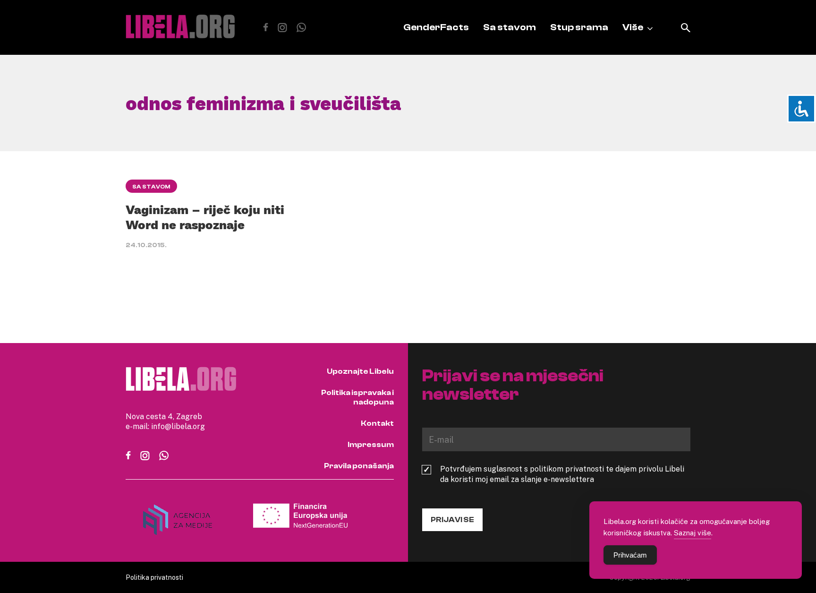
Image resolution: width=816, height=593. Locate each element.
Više (632, 27)
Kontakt (377, 423)
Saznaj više (692, 532)
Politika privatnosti (154, 577)
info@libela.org (178, 426)
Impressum (371, 444)
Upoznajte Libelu (360, 371)
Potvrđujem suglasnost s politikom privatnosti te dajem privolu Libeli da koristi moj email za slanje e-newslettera (562, 474)
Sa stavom (509, 27)
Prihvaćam (630, 555)
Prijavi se (452, 520)
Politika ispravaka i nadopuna (357, 397)
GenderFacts (436, 27)
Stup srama (579, 27)
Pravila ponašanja (359, 466)
